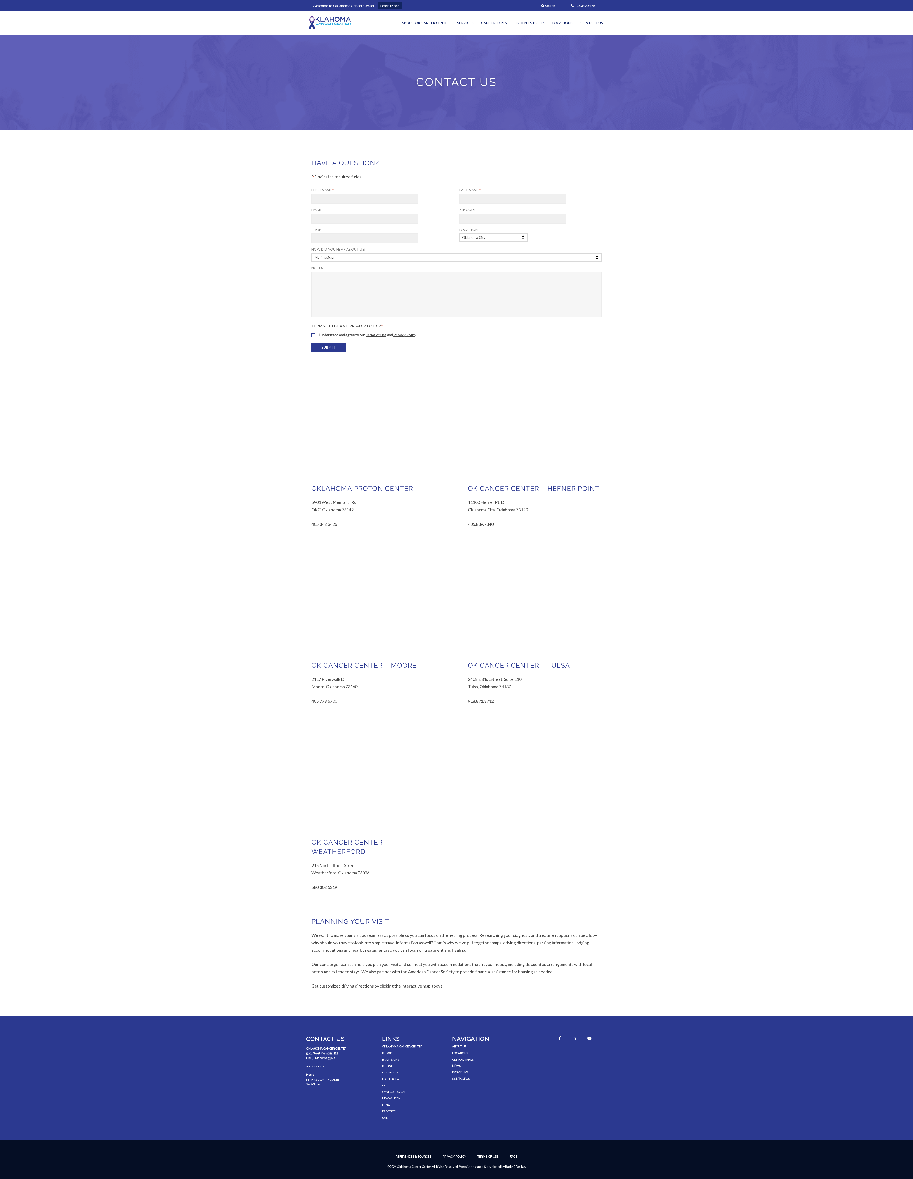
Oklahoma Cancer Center (402, 1046)
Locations (562, 23)
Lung (386, 1104)
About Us (459, 1046)
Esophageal (391, 1079)
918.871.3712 (481, 701)
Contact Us (591, 23)
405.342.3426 (324, 524)
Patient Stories (530, 23)
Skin (385, 1118)
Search (549, 6)
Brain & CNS (390, 1059)
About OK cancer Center (426, 23)
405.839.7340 (481, 524)
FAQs (513, 1156)
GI (383, 1085)
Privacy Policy (404, 335)
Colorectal (391, 1072)
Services (465, 23)
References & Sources (413, 1156)
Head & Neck (391, 1098)
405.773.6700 (324, 701)
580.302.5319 (324, 887)
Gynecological (394, 1092)
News (456, 1065)
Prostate (389, 1111)
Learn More (389, 5)
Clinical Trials (463, 1059)
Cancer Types (494, 23)
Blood (387, 1053)
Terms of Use (376, 335)
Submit (328, 347)
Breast (387, 1066)
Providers (460, 1072)
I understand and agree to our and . (368, 335)
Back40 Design (515, 1167)
